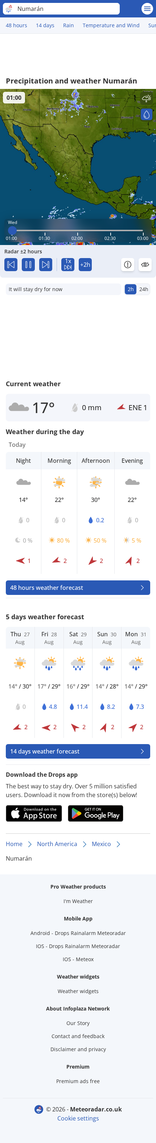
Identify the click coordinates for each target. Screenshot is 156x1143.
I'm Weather (78, 901)
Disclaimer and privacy (78, 1049)
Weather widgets (78, 991)
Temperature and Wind (111, 25)
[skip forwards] (45, 264)
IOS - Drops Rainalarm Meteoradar (78, 946)
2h (131, 289)
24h (143, 289)
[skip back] (10, 264)
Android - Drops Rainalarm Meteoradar (78, 933)
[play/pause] (28, 264)
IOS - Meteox (78, 959)
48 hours (16, 25)
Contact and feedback (78, 1036)
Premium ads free (78, 1081)
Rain (68, 25)
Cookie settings (78, 1118)
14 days (45, 25)
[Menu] (147, 9)
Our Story (78, 1023)
